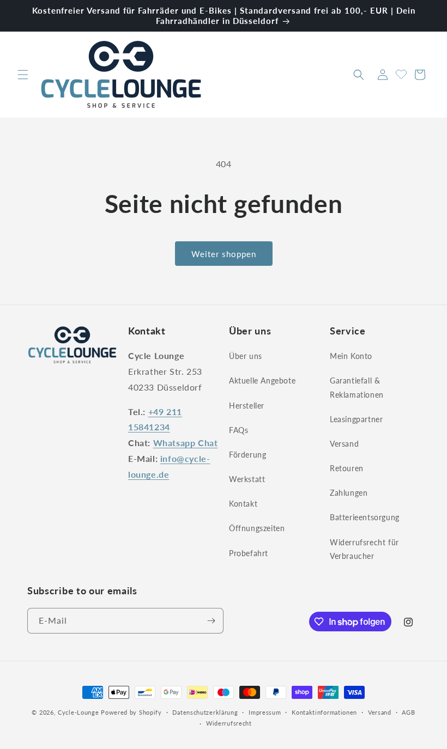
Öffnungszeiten (257, 528)
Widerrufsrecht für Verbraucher (364, 549)
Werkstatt (247, 479)
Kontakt (243, 503)
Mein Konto (351, 356)
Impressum (265, 712)
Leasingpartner (356, 419)
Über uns (245, 356)
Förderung (247, 454)
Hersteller (246, 405)
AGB (408, 712)
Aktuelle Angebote (262, 380)
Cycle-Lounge (78, 712)
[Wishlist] (401, 73)
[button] (23, 75)
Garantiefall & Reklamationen (357, 387)
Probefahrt (248, 553)
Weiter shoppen (223, 254)
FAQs (238, 430)
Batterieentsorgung (365, 517)
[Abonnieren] (211, 621)
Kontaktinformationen (324, 712)
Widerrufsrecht (229, 723)
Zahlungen (348, 492)
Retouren (347, 468)
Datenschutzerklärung (205, 712)
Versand (344, 443)
